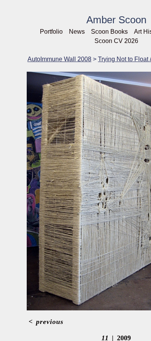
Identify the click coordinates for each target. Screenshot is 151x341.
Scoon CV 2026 (116, 41)
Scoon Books (109, 31)
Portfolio (51, 31)
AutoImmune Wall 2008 (59, 59)
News (77, 31)
